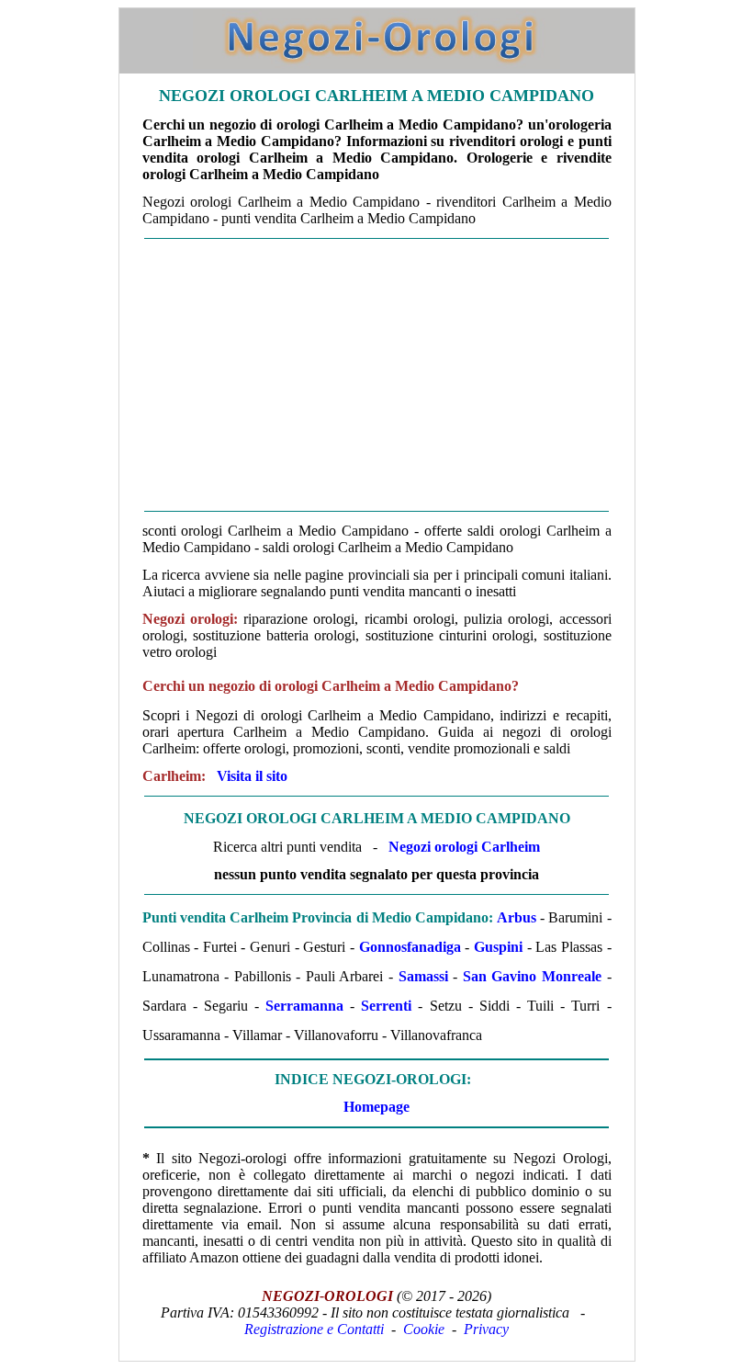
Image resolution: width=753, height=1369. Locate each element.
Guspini (498, 947)
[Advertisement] (377, 374)
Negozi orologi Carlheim (464, 846)
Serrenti (386, 1005)
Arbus (516, 917)
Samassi (423, 976)
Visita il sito (252, 776)
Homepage (376, 1106)
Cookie (423, 1329)
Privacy (486, 1329)
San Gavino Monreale (532, 976)
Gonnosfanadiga (410, 947)
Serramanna (304, 1005)
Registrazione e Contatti (314, 1329)
